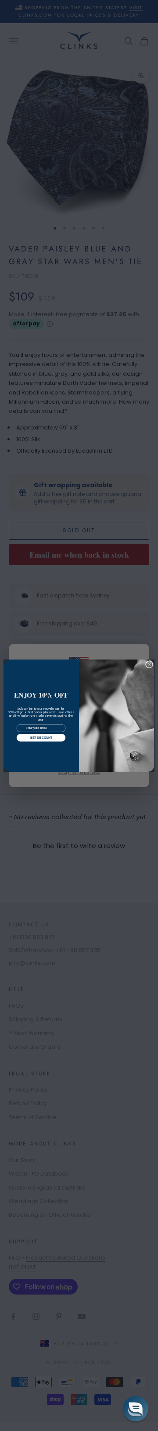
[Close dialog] (149, 664)
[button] (135, 1408)
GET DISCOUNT (41, 737)
